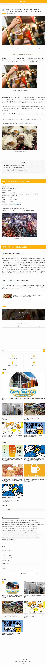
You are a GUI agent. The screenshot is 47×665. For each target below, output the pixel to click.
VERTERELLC (13, 526)
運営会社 (16, 661)
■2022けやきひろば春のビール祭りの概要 (15, 165)
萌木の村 (37, 537)
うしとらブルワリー (6, 528)
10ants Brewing (5, 520)
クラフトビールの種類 (8, 557)
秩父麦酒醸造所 (22, 537)
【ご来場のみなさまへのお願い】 (14, 169)
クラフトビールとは (7, 552)
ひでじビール (34, 528)
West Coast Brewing (22, 526)
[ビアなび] (23, 1)
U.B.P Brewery (5, 526)
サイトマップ (30, 661)
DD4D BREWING (6, 522)
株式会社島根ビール (6, 537)
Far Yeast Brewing (15, 522)
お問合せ (5, 568)
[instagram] (23, 659)
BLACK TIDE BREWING (15, 520)
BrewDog (23, 520)
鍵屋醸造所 (5, 539)
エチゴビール (15, 530)
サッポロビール (30, 530)
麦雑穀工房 (11, 539)
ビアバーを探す (6, 563)
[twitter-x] (22, 659)
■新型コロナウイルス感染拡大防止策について (16, 167)
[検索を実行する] (44, 350)
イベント (4, 13)
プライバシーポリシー (22, 661)
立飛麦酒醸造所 (30, 537)
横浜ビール (14, 537)
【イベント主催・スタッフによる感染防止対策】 (17, 170)
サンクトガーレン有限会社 (7, 532)
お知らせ (5, 565)
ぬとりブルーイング (25, 528)
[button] (7, 48)
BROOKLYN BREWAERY (32, 520)
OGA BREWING (36, 522)
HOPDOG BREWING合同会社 (25, 522)
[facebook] (20, 659)
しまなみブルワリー (16, 528)
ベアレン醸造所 (33, 532)
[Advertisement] (23, 339)
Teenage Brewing (40, 524)
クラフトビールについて (8, 550)
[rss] (24, 659)
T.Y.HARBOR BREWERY (31, 524)
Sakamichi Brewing (21, 524)
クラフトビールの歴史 (8, 555)
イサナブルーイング (6, 530)
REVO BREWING (6, 524)
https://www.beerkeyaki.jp (15, 202)
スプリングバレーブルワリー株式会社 (21, 532)
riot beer (13, 524)
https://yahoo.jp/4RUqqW (15, 204)
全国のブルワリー (7, 560)
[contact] (26, 659)
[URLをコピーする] (40, 48)
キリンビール (22, 530)
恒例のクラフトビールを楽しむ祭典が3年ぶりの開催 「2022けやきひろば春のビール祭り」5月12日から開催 (28, 296)
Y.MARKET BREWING (32, 526)
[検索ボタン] (45, 1)
